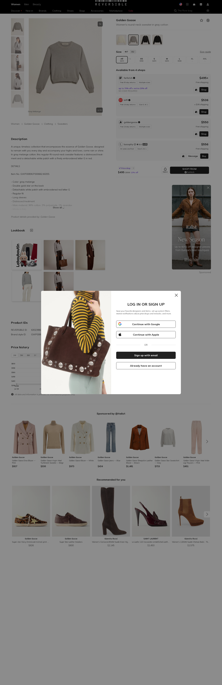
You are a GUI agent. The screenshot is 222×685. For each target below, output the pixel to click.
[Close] (176, 295)
